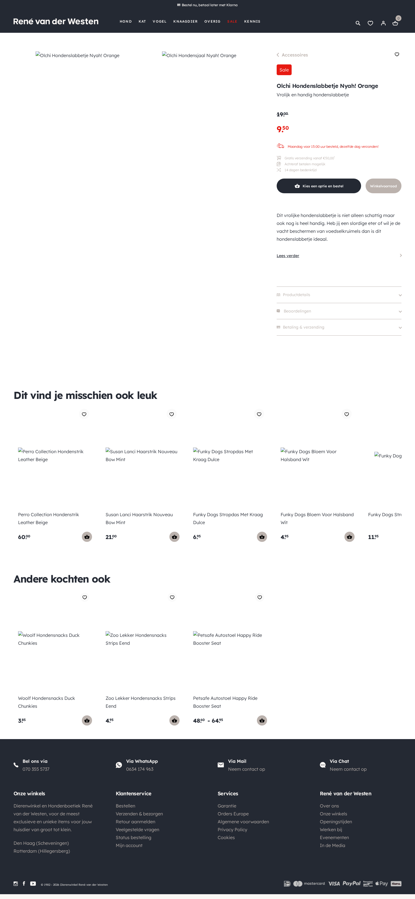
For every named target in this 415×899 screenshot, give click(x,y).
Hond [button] (126, 21)
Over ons (329, 806)
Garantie (227, 806)
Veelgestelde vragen (137, 829)
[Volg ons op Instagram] (16, 883)
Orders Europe (233, 814)
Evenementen (334, 837)
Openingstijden (336, 821)
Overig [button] (212, 21)
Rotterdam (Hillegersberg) (42, 851)
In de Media (332, 845)
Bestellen (125, 806)
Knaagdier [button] (185, 21)
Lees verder (288, 255)
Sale (232, 21)
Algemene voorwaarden (243, 821)
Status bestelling (133, 837)
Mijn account (129, 845)
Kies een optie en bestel (323, 186)
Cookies (226, 837)
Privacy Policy (232, 829)
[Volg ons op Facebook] (24, 883)
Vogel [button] (160, 21)
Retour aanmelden (135, 821)
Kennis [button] (252, 21)
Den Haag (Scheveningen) (41, 843)
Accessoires (295, 55)
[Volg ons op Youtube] (33, 883)
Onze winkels (333, 814)
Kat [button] (142, 21)
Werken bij (331, 829)
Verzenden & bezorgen (139, 814)
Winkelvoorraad (383, 186)
